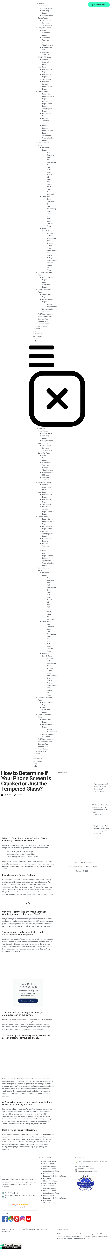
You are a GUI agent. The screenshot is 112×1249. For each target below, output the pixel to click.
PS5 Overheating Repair (51, 162)
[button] (41, 384)
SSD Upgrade (47, 50)
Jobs (35, 341)
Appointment (38, 336)
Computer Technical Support (46, 40)
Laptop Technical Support (45, 120)
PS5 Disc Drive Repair (50, 177)
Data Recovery (47, 47)
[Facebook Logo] (5, 1219)
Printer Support (43, 324)
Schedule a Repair (28, 1001)
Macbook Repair (49, 1169)
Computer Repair (44, 28)
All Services (42, 326)
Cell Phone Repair (50, 1161)
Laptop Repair (43, 91)
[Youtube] (28, 1219)
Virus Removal (47, 45)
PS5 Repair (47, 1178)
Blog (35, 338)
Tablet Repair (43, 18)
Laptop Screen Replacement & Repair (48, 96)
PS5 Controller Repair (50, 155)
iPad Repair (46, 20)
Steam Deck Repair (50, 1181)
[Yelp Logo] (16, 1219)
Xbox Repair (46, 197)
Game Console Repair (51, 1171)
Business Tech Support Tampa (54, 1176)
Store (35, 331)
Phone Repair (43, 6)
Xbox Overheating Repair (51, 208)
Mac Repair (42, 67)
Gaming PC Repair (45, 57)
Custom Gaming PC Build (46, 62)
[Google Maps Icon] (11, 1219)
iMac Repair (46, 79)
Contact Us (37, 334)
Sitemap (5, 1213)
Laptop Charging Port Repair (47, 108)
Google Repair (47, 16)
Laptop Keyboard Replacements (47, 128)
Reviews (36, 329)
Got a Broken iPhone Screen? (28, 985)
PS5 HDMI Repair (49, 169)
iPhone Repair (47, 8)
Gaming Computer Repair (46, 32)
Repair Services (39, 3)
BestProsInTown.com (85, 1176)
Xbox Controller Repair (50, 201)
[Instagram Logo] (22, 1219)
